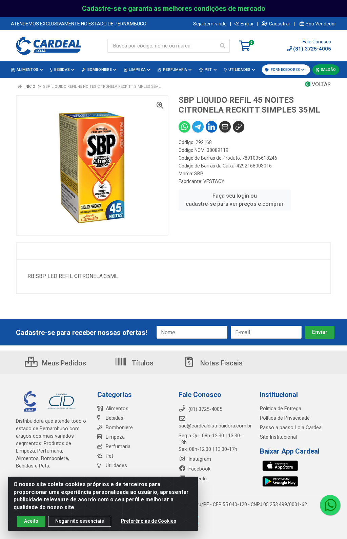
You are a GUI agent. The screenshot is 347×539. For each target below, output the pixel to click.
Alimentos (117, 408)
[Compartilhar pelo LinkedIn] (211, 127)
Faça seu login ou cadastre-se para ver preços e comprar (235, 200)
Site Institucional (278, 437)
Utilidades (116, 465)
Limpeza (115, 437)
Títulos (142, 363)
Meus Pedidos (63, 363)
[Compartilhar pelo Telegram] (198, 127)
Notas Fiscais (221, 363)
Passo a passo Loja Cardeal (291, 427)
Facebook (198, 469)
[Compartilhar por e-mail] (225, 127)
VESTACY (213, 181)
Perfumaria (118, 446)
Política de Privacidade (285, 418)
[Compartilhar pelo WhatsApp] (184, 127)
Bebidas (114, 418)
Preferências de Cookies (148, 521)
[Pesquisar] (223, 46)
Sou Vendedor (321, 23)
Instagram (199, 459)
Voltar (320, 84)
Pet (109, 456)
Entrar (247, 23)
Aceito (31, 521)
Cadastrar (279, 23)
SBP (198, 173)
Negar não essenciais (79, 521)
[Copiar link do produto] (238, 127)
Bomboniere (119, 427)
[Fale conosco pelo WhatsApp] (330, 505)
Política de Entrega (280, 408)
